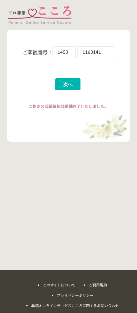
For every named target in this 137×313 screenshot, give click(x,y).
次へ (67, 84)
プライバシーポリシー (75, 295)
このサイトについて (59, 285)
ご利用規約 (98, 285)
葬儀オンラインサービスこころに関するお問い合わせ (75, 305)
